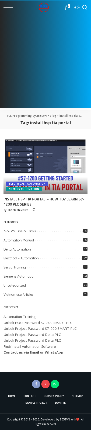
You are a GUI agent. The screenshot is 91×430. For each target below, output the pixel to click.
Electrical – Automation (21, 258)
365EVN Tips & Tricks (20, 231)
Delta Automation (17, 249)
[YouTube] (45, 384)
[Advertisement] (45, 62)
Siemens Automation (24, 189)
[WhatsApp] (55, 384)
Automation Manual (19, 240)
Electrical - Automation (27, 183)
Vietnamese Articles (19, 294)
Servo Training (15, 267)
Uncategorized (15, 285)
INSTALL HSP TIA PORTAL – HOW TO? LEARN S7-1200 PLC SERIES (44, 201)
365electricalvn (18, 210)
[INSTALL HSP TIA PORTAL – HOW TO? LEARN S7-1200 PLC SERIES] (46, 165)
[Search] (85, 7)
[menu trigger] (9, 7)
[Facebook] (36, 384)
